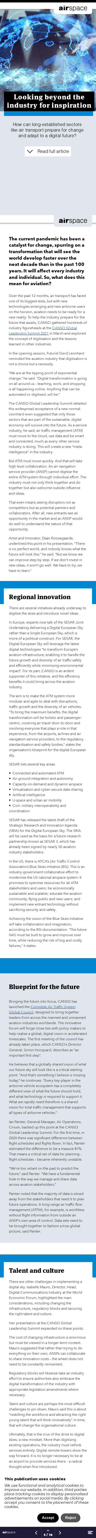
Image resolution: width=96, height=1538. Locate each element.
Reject (70, 1518)
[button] (48, 151)
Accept (48, 1518)
